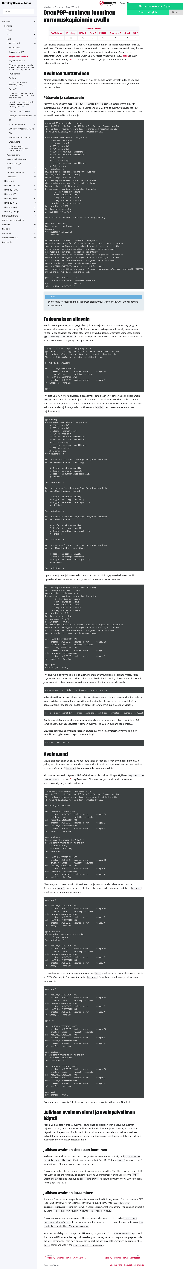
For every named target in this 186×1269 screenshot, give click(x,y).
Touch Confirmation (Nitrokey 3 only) (18, 83)
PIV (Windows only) (15, 172)
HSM (9, 168)
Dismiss (176, 12)
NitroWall (6, 233)
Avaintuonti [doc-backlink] (56, 755)
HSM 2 (82, 33)
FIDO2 (9, 30)
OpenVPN (13, 89)
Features (8, 26)
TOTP (9, 39)
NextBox (6, 224)
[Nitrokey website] (108, 3)
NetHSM (6, 229)
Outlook (12, 78)
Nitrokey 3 (9, 181)
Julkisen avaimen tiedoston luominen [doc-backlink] (75, 1149)
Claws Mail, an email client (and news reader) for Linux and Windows (21, 95)
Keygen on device (17, 60)
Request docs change (134, 1265)
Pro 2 (93, 33)
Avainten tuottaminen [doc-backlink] (66, 74)
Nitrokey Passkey (12, 185)
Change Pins (14, 142)
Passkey (71, 33)
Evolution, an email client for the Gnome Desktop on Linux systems (22, 104)
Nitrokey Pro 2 (10, 203)
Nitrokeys (6, 21)
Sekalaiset (11, 176)
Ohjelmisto (7, 242)
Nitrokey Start (10, 207)
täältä (126, 55)
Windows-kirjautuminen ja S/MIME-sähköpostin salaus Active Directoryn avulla (21, 67)
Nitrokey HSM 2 (11, 198)
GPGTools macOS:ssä (18, 111)
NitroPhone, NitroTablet (13, 220)
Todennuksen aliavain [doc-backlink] (67, 319)
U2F (8, 34)
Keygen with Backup (18, 56)
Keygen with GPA (16, 52)
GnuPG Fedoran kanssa (19, 137)
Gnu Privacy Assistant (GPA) (21, 128)
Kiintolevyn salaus (17, 124)
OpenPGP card (13, 43)
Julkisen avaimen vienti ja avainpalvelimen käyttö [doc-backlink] (89, 1116)
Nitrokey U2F (10, 194)
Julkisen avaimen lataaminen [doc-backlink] (68, 1192)
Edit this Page (116, 1265)
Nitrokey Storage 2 (12, 211)
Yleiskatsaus (14, 47)
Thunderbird (14, 73)
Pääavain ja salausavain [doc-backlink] (64, 97)
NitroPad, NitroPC (10, 216)
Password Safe (13, 155)
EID (10, 133)
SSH (10, 120)
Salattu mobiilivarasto (16, 159)
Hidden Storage (14, 163)
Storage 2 (115, 33)
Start (127, 33)
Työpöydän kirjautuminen (20, 115)
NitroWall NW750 (10, 237)
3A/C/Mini (56, 33)
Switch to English (148, 12)
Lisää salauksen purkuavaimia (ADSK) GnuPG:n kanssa (18, 148)
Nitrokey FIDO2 (11, 189)
